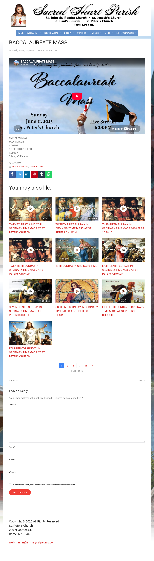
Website (12, 472)
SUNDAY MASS (36, 166)
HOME (20, 33)
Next (141, 381)
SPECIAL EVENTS (20, 166)
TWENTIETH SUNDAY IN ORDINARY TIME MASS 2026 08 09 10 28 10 (123, 228)
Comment (13, 405)
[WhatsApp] (48, 174)
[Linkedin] (27, 174)
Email (12, 460)
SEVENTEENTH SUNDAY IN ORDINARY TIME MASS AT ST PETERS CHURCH (27, 311)
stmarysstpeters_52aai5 (30, 50)
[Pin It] (34, 174)
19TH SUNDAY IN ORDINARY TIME (76, 265)
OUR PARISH (32, 33)
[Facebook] (12, 174)
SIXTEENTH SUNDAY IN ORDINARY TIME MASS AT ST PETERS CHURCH (76, 311)
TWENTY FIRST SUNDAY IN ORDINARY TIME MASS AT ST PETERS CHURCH (27, 228)
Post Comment (20, 492)
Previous (14, 381)
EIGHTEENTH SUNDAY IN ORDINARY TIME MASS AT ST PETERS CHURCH (120, 269)
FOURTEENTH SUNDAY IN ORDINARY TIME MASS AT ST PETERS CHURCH (27, 352)
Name (12, 447)
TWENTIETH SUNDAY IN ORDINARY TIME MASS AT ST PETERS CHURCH (27, 269)
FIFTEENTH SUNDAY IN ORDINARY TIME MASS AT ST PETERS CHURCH (123, 311)
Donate (95, 33)
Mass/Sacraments (125, 33)
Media (107, 33)
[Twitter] (19, 174)
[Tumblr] (41, 174)
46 (86, 365)
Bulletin (67, 33)
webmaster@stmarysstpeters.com (32, 542)
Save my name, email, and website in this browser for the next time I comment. (43, 485)
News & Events (51, 33)
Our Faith (81, 33)
